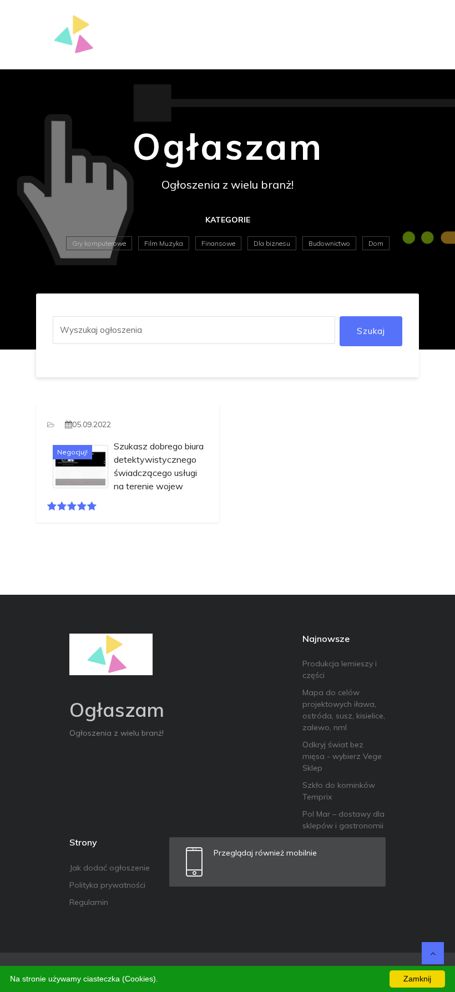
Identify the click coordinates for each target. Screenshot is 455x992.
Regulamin (88, 902)
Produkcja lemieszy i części (339, 669)
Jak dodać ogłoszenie (109, 868)
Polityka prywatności (107, 885)
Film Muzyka (163, 243)
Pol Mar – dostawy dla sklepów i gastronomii (343, 820)
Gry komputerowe (99, 243)
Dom (375, 243)
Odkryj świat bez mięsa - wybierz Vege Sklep (342, 756)
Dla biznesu (272, 243)
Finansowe (218, 243)
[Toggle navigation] (403, 35)
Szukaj (371, 331)
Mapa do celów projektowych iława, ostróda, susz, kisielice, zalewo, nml (343, 709)
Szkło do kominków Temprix (338, 791)
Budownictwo (329, 243)
